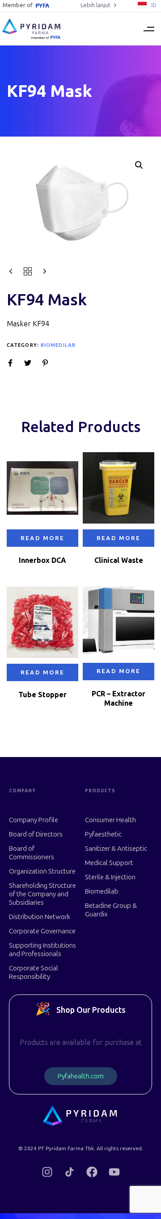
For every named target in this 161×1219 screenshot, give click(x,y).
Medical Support (109, 863)
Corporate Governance (42, 931)
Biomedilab (58, 345)
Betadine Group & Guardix (111, 910)
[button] (148, 29)
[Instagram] (47, 1171)
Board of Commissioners (31, 853)
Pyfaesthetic (103, 834)
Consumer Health (110, 820)
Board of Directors (36, 834)
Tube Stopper (42, 695)
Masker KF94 (28, 324)
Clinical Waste (118, 560)
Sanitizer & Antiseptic (116, 849)
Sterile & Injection (110, 877)
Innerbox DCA (42, 560)
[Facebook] (91, 1171)
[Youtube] (114, 1171)
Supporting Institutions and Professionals (42, 949)
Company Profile (33, 820)
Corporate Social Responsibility (33, 972)
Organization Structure (42, 871)
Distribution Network (39, 917)
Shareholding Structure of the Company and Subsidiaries (42, 894)
